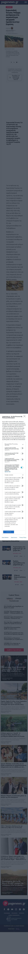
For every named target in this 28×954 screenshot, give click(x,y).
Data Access (14, 537)
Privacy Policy (22, 537)
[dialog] (14, 477)
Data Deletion (5, 537)
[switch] (22, 448)
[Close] (24, 416)
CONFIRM (8, 531)
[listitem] (14, 444)
